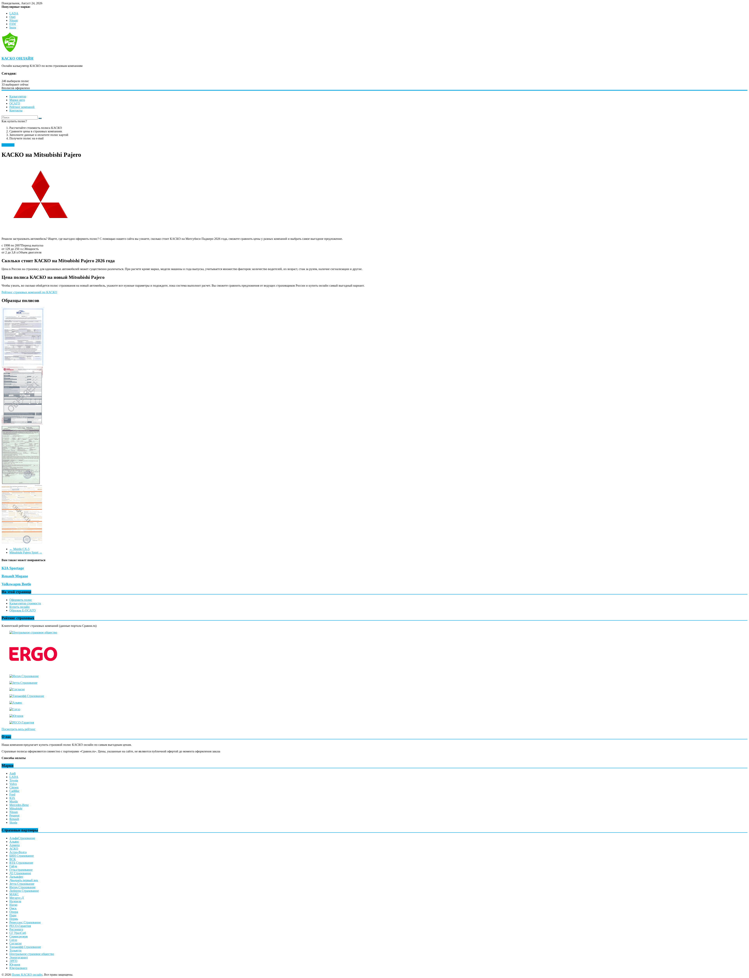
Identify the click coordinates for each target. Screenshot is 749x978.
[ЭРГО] (33, 669)
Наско (13, 904)
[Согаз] (14, 709)
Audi (12, 773)
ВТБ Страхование (21, 862)
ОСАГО (14, 103)
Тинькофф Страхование (25, 947)
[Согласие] (17, 689)
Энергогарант (18, 957)
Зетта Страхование (21, 883)
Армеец (14, 845)
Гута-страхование (21, 869)
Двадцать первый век (23, 880)
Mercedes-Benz (19, 805)
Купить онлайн (19, 607)
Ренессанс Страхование (25, 922)
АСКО (13, 848)
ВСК (12, 859)
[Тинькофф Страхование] (26, 696)
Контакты (15, 110)
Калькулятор (17, 96)
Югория (14, 964)
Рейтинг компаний (22, 107)
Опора (13, 911)
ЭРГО (13, 961)
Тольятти (15, 950)
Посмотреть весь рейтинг (18, 729)
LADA (13, 13)
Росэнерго (16, 929)
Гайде (13, 866)
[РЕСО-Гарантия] (21, 722)
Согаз (13, 940)
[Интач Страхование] (24, 676)
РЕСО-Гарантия (20, 926)
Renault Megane (15, 576)
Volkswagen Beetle (16, 584)
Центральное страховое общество (31, 954)
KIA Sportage (13, 568)
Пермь (13, 918)
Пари (12, 915)
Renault (14, 819)
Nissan (13, 20)
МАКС (14, 894)
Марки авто (17, 100)
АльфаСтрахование (22, 838)
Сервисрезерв (18, 936)
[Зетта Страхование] (23, 682)
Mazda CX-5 (19, 549)
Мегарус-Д (16, 897)
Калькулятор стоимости (25, 603)
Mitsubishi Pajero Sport (25, 552)
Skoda (13, 822)
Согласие (15, 943)
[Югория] (16, 716)
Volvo (13, 784)
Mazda (13, 801)
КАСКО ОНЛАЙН (17, 58)
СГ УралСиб (17, 933)
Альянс (14, 841)
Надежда (15, 901)
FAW (12, 24)
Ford (12, 794)
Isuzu (12, 27)
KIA (12, 798)
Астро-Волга (18, 852)
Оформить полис (20, 600)
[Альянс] (15, 702)
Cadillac (14, 791)
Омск (13, 908)
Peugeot (14, 815)
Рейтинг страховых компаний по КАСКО (29, 292)
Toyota (13, 780)
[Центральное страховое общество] (33, 632)
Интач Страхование (22, 887)
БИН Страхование (21, 855)
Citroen (14, 787)
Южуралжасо (18, 968)
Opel (12, 17)
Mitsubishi (8, 145)
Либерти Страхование (24, 890)
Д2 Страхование (20, 873)
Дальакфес (16, 876)
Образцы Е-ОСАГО (22, 610)
